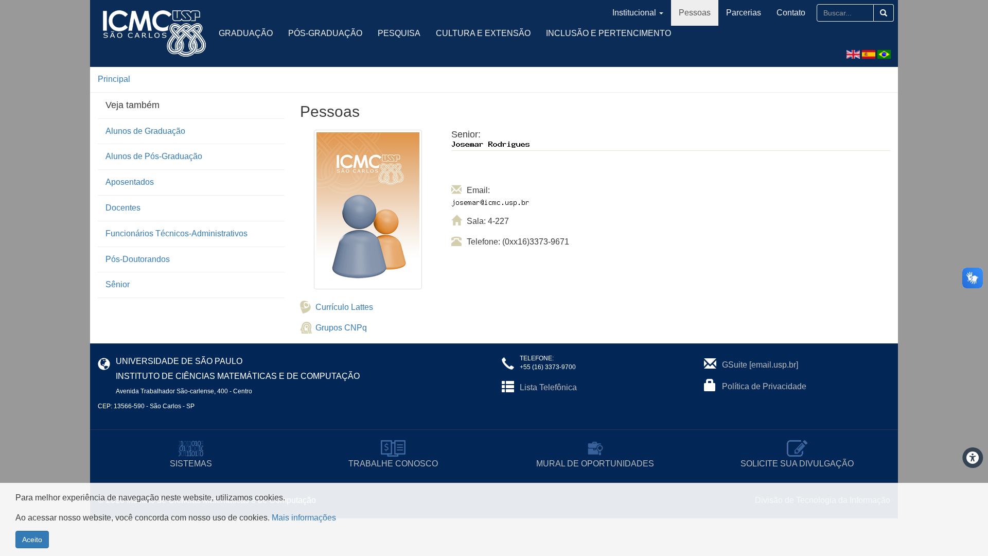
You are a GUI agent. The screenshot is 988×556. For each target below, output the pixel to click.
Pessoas (695, 12)
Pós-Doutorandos (137, 259)
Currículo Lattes (344, 307)
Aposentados (129, 182)
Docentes (122, 207)
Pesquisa (399, 33)
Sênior (117, 284)
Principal (114, 79)
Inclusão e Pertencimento (608, 33)
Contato (791, 12)
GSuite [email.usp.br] (760, 364)
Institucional (634, 12)
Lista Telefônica (548, 387)
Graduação (246, 33)
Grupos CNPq (341, 327)
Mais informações (304, 517)
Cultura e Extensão (483, 33)
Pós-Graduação (325, 33)
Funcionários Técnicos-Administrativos (176, 233)
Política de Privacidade (764, 386)
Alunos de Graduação (145, 131)
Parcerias (743, 12)
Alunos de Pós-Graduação (153, 156)
